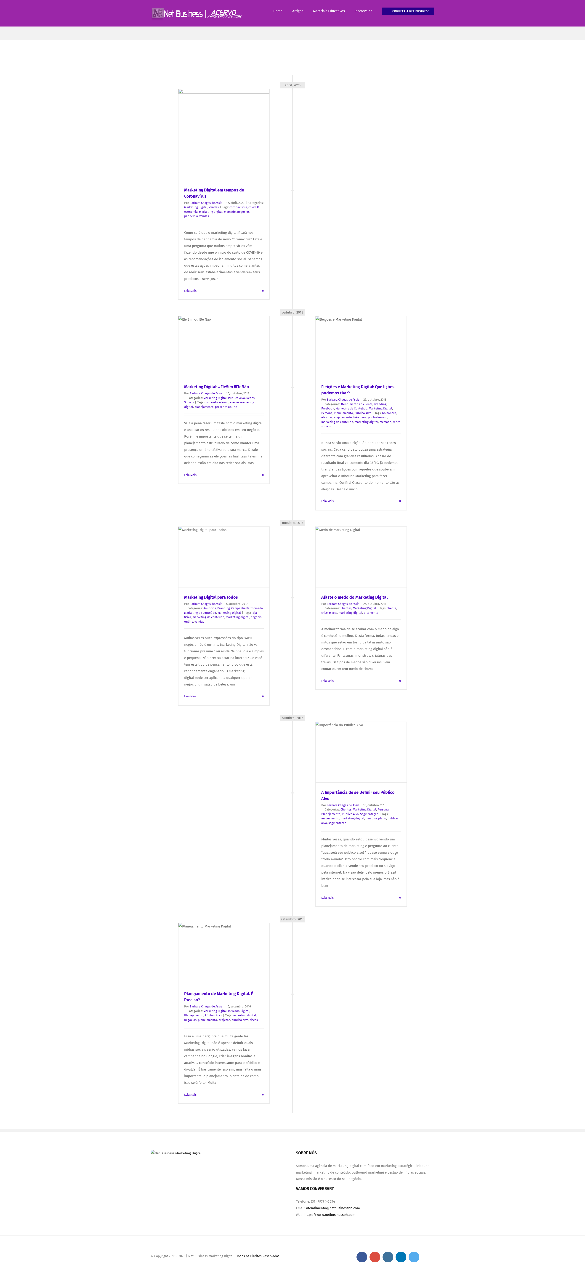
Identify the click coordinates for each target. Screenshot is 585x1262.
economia (191, 211)
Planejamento (343, 413)
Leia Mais (190, 290)
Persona (326, 413)
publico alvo (239, 1020)
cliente (391, 608)
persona (371, 818)
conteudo (211, 402)
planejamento (204, 407)
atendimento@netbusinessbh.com (333, 1208)
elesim (234, 402)
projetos (224, 1020)
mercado (230, 211)
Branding (380, 404)
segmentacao (337, 823)
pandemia (191, 216)
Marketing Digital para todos (211, 597)
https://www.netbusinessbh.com (329, 1215)
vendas (204, 216)
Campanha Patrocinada (247, 608)
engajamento (343, 417)
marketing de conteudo (337, 422)
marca (333, 612)
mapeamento (330, 818)
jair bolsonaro (377, 417)
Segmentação (369, 814)
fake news (360, 417)
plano (382, 818)
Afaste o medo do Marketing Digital (354, 597)
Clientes (345, 608)
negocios (243, 211)
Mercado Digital (238, 1011)
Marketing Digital (195, 207)
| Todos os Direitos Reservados (256, 1256)
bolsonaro (389, 413)
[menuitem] (282, 11)
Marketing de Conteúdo (351, 408)
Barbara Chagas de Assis (206, 203)
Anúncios (209, 608)
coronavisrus (238, 207)
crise (324, 612)
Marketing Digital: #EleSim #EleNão (216, 386)
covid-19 (254, 207)
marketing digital (211, 211)
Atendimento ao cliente (356, 404)
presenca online (226, 407)
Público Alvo (362, 413)
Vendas (214, 207)
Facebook (327, 408)
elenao (224, 402)
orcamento (371, 612)
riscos (254, 1020)
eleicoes (326, 417)
